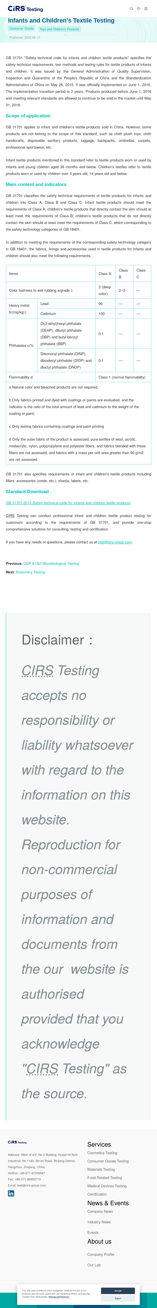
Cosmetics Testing (102, 1152)
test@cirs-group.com (115, 541)
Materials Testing (101, 1169)
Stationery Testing (30, 571)
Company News (100, 1211)
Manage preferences (59, 1297)
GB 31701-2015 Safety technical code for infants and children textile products (68, 502)
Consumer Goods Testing (108, 1161)
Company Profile (100, 1254)
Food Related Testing (104, 1177)
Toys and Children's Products (59, 29)
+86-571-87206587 (32, 1173)
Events (93, 1232)
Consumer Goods (22, 28)
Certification (97, 1194)
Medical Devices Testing (106, 1185)
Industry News (99, 1221)
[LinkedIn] (11, 1193)
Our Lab (94, 1264)
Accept (118, 1290)
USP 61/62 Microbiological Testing (51, 563)
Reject (118, 1298)
